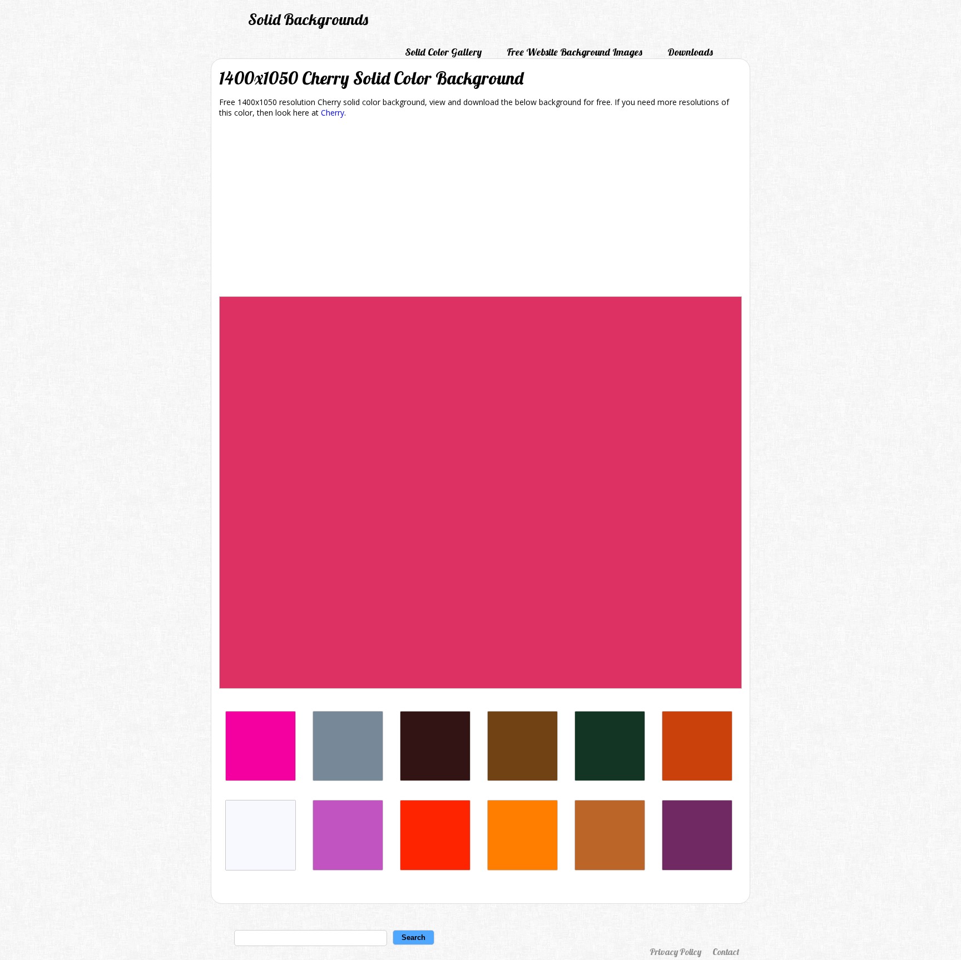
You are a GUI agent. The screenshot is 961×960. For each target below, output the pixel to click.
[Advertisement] (480, 209)
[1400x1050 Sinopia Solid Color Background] (697, 778)
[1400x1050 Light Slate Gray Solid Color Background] (348, 778)
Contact (725, 951)
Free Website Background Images (574, 52)
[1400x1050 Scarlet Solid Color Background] (435, 867)
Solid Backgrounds (308, 19)
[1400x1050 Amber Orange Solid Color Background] (522, 867)
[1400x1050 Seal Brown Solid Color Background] (435, 778)
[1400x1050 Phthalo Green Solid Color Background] (609, 778)
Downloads (690, 52)
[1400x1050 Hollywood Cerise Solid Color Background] (260, 778)
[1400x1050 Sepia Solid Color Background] (522, 778)
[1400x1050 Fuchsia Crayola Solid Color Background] (348, 867)
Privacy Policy (675, 951)
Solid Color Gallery (443, 52)
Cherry (332, 112)
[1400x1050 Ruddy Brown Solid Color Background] (609, 867)
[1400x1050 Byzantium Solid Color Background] (697, 867)
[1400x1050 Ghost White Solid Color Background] (260, 867)
